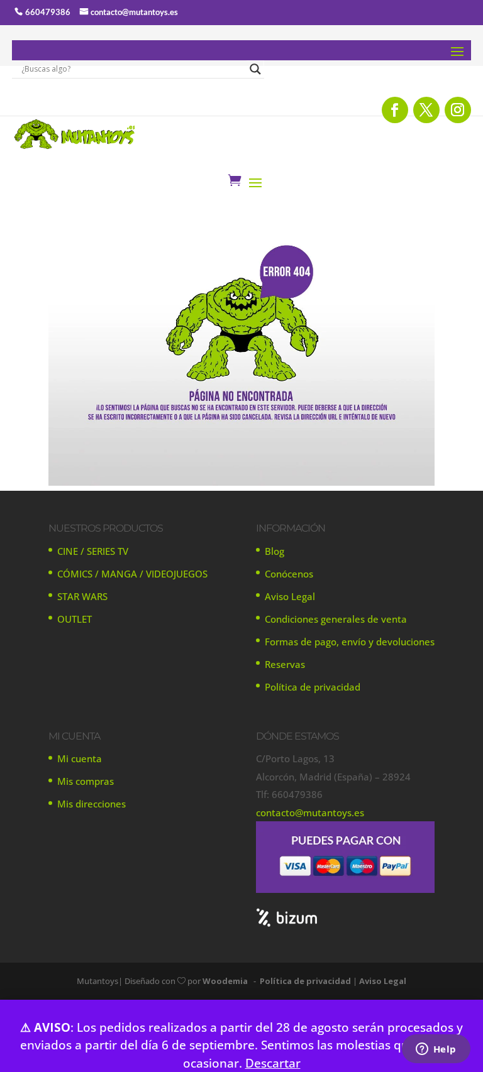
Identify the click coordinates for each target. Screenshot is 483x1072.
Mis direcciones (91, 803)
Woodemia (225, 981)
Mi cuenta (79, 758)
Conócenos (289, 573)
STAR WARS (82, 596)
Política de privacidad (312, 687)
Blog (274, 551)
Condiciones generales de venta (336, 619)
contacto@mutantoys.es (134, 12)
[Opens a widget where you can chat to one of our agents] (435, 1050)
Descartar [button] (273, 1063)
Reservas (285, 664)
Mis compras (85, 781)
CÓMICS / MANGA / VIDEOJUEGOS (132, 573)
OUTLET (74, 619)
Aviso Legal (290, 596)
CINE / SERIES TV (92, 551)
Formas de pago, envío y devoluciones (350, 641)
